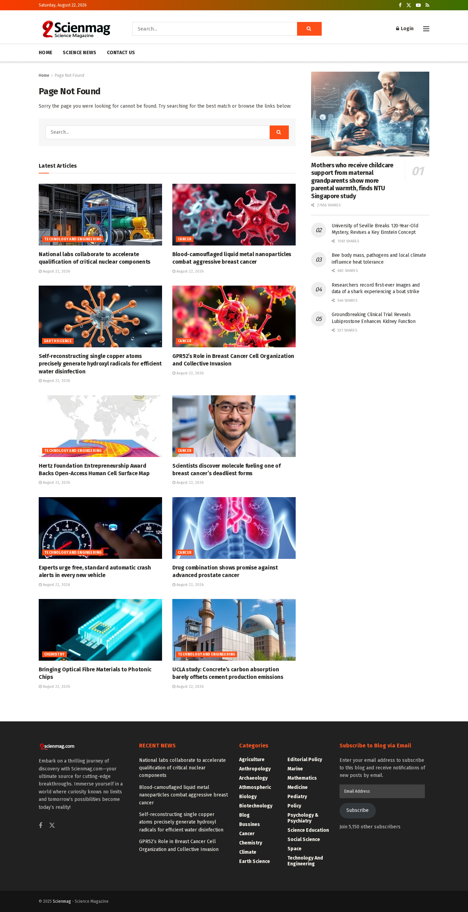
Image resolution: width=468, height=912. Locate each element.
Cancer (185, 239)
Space (294, 849)
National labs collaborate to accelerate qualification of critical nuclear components (182, 768)
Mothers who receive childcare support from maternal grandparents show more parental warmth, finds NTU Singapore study (352, 180)
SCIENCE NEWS (79, 53)
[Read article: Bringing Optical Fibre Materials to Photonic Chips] (100, 630)
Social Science (303, 839)
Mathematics (302, 778)
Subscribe (357, 810)
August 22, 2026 (56, 271)
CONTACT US (121, 53)
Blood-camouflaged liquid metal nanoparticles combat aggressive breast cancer (183, 795)
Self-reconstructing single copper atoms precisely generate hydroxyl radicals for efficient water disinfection (100, 364)
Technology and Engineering (72, 239)
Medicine (297, 787)
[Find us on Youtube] (418, 5)
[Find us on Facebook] (400, 5)
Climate (247, 852)
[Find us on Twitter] (408, 5)
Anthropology (255, 769)
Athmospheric (255, 787)
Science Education (308, 830)
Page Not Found (69, 75)
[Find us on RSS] (427, 5)
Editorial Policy (304, 760)
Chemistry (54, 654)
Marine (295, 769)
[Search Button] (309, 29)
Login (407, 29)
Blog (244, 815)
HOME (45, 53)
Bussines (249, 824)
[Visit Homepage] (76, 28)
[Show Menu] (426, 28)
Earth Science (58, 341)
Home (44, 75)
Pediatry (297, 797)
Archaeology (253, 778)
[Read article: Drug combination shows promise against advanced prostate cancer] (234, 528)
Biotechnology (255, 806)
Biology (248, 797)
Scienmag (62, 901)
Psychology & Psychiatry (303, 818)
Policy (294, 806)
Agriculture (251, 760)
